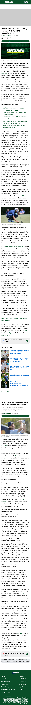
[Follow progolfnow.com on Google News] (27, 341)
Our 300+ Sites (23, 679)
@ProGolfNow (5, 335)
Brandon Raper (7, 35)
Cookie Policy (5, 687)
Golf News (8, 391)
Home (2, 391)
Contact (3, 679)
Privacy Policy (5, 684)
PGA (7, 665)
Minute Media (8, 696)
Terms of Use (22, 684)
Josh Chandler (7, 413)
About (3, 676)
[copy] (10, 38)
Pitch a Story (22, 681)
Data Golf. (22, 593)
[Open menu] (2, 2)
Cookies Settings (6, 692)
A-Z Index (21, 689)
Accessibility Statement (8, 689)
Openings (21, 676)
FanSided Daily (5, 681)
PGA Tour (4, 73)
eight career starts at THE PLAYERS (13, 246)
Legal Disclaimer (23, 687)
